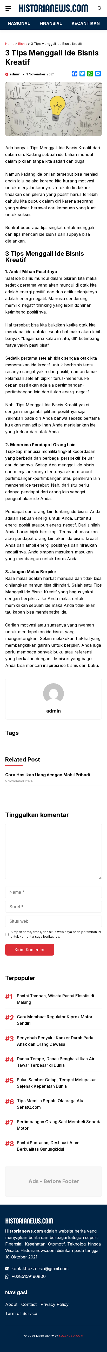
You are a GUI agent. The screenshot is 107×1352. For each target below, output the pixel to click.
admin (15, 74)
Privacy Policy (55, 1304)
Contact (29, 1304)
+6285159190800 (28, 1276)
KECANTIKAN (86, 23)
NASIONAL (19, 23)
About (11, 1304)
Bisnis (22, 44)
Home (10, 44)
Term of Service (21, 1313)
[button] (100, 8)
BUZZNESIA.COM (71, 1335)
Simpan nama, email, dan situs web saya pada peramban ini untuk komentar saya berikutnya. (56, 934)
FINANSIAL (51, 23)
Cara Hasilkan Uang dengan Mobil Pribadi (47, 774)
